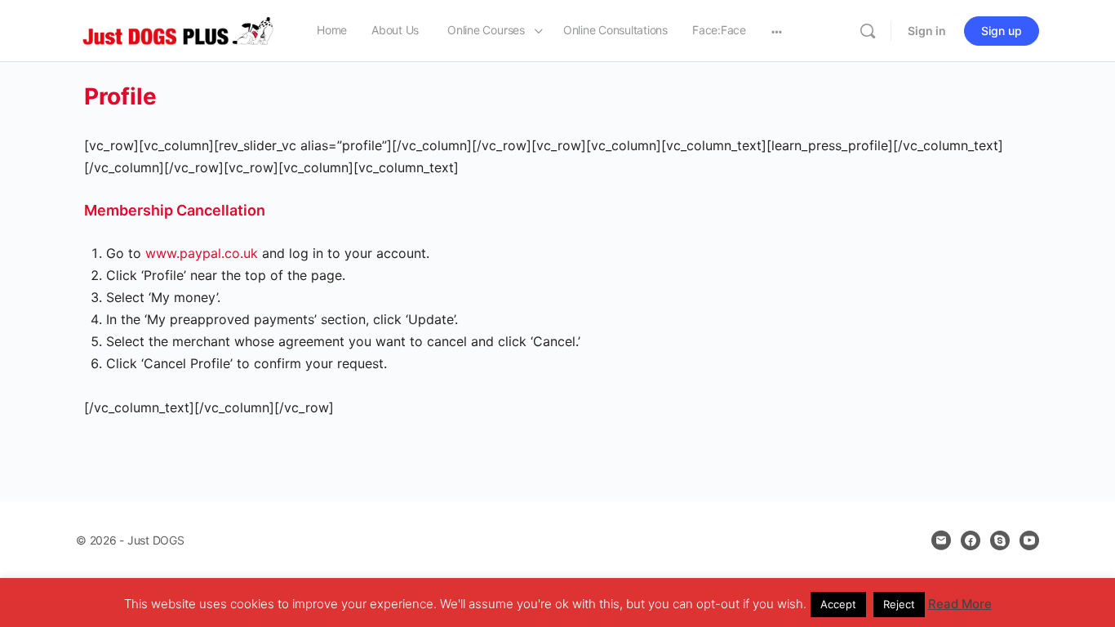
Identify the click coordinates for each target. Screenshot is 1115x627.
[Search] (867, 31)
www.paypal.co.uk (201, 253)
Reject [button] (899, 604)
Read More (960, 603)
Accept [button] (838, 604)
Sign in (927, 31)
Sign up (1001, 31)
